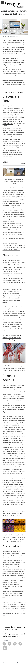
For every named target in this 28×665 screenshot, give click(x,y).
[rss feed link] (5, 648)
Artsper (5, 80)
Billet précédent (6, 625)
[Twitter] (9, 644)
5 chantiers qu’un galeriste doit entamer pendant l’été (14, 613)
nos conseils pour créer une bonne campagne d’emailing (13, 338)
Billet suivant (5, 632)
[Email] (20, 644)
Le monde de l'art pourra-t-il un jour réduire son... (14, 628)
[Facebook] (4, 644)
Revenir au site (7, 640)
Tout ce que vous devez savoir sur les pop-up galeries (14, 635)
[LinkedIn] (15, 644)
